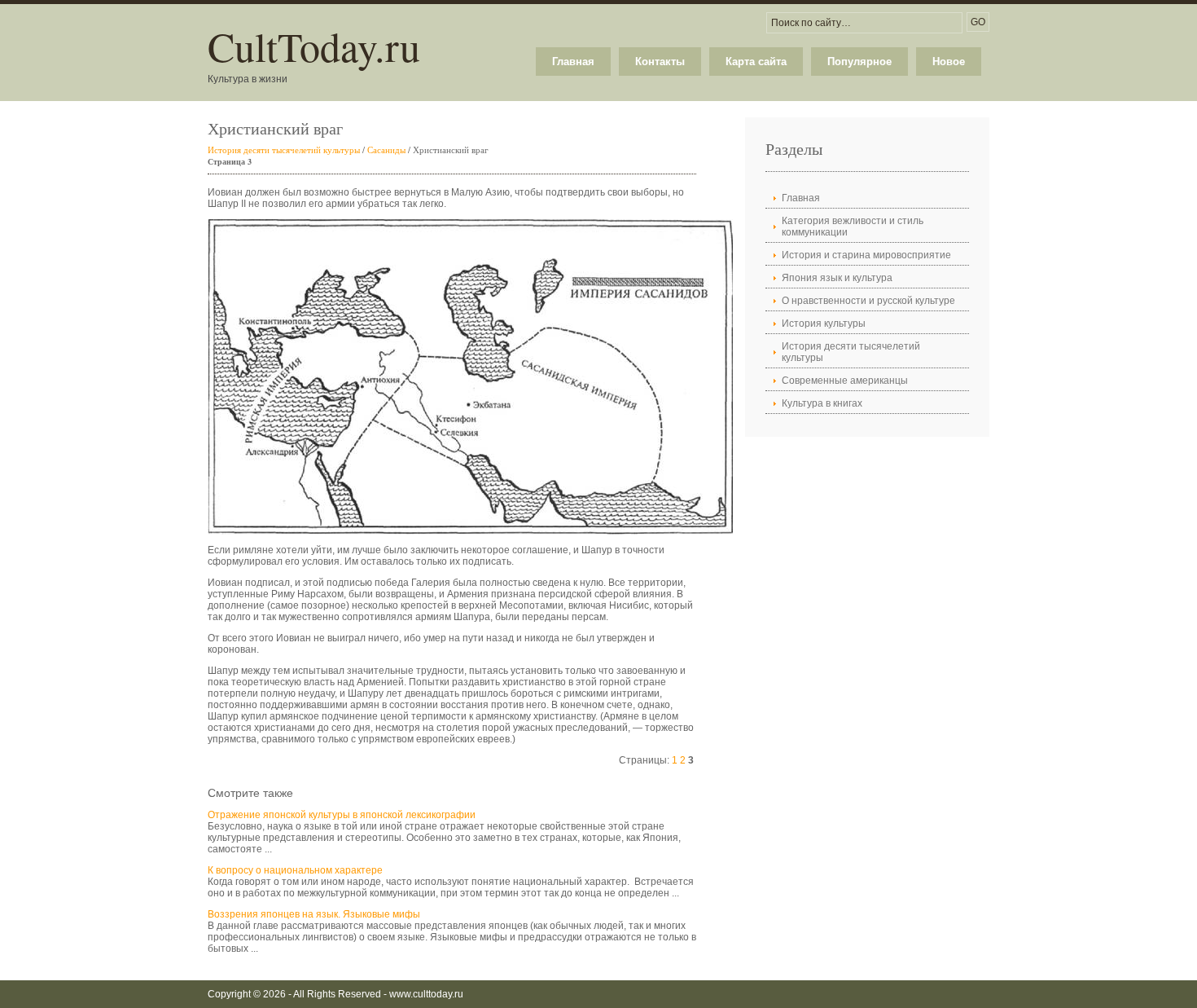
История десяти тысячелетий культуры (284, 149)
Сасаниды (386, 149)
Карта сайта (756, 61)
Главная (573, 61)
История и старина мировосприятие (866, 255)
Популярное (859, 61)
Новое (948, 61)
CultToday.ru (314, 46)
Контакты (660, 61)
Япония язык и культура (837, 278)
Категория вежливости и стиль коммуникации (852, 226)
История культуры (824, 323)
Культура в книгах (822, 403)
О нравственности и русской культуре (868, 300)
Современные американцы (845, 380)
